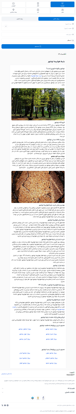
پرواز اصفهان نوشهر (25, 329)
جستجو (37, 46)
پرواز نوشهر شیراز (24, 358)
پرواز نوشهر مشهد (51, 363)
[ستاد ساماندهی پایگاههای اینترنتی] (38, 398)
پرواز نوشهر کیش (24, 353)
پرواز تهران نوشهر (24, 334)
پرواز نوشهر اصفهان (51, 358)
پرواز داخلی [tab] (56, 19)
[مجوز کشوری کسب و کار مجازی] (32, 398)
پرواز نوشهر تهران (51, 353)
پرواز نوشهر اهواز (24, 363)
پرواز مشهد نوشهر (51, 329)
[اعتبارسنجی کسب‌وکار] (43, 398)
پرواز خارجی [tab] (20, 19)
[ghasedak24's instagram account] (8, 405)
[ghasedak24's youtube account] (5, 405)
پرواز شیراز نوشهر (51, 334)
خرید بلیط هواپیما (36, 76)
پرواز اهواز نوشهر (51, 339)
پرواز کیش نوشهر (24, 339)
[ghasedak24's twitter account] (2, 405)
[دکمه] (5, 26)
